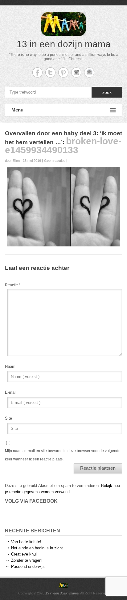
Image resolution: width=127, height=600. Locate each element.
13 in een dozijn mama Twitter (50, 72)
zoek (107, 92)
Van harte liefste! (26, 541)
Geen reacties (54, 160)
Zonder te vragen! (27, 560)
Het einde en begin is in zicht (37, 548)
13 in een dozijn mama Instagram (76, 72)
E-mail (10, 392)
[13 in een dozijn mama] (63, 585)
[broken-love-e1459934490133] (63, 169)
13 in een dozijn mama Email (89, 72)
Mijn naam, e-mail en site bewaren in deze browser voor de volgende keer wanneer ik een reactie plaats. (63, 455)
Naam (10, 366)
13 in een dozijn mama (64, 44)
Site (8, 418)
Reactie (12, 285)
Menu (17, 109)
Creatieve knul (24, 554)
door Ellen (12, 160)
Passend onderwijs (28, 566)
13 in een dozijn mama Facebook (37, 72)
